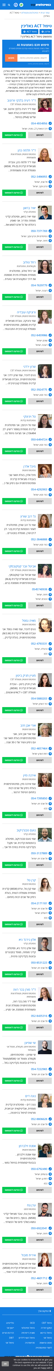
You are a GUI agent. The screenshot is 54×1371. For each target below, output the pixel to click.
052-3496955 (39, 176)
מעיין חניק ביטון (26, 675)
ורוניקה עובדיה (26, 312)
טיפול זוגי (47, 1337)
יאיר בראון (29, 208)
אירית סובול (28, 1255)
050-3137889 (39, 853)
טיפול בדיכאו (46, 1332)
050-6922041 (39, 1228)
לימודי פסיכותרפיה (44, 1347)
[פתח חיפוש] (9, 5)
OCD (32, 1322)
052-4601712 (39, 1278)
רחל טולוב (29, 262)
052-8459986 (39, 335)
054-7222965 (39, 1069)
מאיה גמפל (29, 620)
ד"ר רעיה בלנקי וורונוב (21, 100)
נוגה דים (30, 1096)
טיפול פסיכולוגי (28, 1327)
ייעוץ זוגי (10, 1327)
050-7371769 (39, 231)
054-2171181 (39, 903)
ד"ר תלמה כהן (27, 150)
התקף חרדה (46, 1327)
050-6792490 (39, 1169)
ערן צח (31, 1205)
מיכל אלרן (29, 466)
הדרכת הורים (8, 1332)
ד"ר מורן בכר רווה (24, 989)
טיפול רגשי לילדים (27, 1337)
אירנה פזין (29, 775)
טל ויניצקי (29, 416)
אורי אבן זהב (28, 725)
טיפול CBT (47, 1322)
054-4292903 (39, 489)
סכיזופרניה (30, 1342)
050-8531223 (39, 962)
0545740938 (39, 589)
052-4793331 (39, 643)
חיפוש (11, 57)
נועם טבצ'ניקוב (26, 830)
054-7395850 (39, 798)
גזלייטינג (10, 1322)
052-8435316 (39, 1016)
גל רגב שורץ (28, 516)
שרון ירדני (29, 366)
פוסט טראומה (45, 1342)
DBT (11, 1337)
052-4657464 (39, 748)
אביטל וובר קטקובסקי (22, 566)
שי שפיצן (30, 1043)
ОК (5, 1363)
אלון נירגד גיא (27, 939)
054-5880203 (39, 698)
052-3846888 (39, 539)
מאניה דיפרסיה (28, 1332)
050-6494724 (39, 439)
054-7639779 (39, 285)
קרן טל (31, 880)
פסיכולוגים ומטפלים (29, 12)
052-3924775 (39, 389)
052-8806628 (39, 1119)
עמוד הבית (45, 12)
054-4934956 (39, 123)
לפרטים (39, 135)
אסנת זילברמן (27, 1146)
